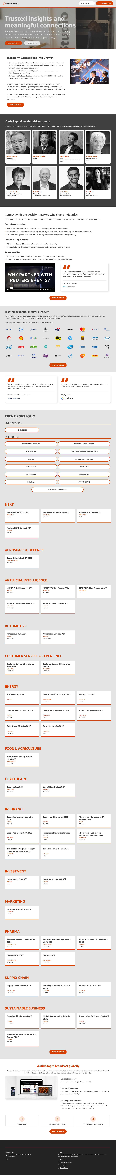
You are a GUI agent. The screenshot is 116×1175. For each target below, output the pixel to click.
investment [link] (31, 474)
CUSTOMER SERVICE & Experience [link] (84, 451)
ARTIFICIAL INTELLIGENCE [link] (84, 444)
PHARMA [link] (30, 482)
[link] (22, 516)
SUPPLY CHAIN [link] (84, 482)
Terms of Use (63, 1159)
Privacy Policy (63, 1165)
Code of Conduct (64, 1167)
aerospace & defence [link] (31, 444)
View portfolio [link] (32, 43)
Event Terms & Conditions (66, 1162)
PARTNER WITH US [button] (105, 3)
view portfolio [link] (86, 3)
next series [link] (22, 430)
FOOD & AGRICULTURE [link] (84, 459)
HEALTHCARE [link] (31, 467)
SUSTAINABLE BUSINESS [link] (57, 489)
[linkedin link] (7, 1159)
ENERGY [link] (31, 459)
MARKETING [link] (84, 474)
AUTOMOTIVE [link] (31, 451)
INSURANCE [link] (84, 467)
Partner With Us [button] (15, 104)
